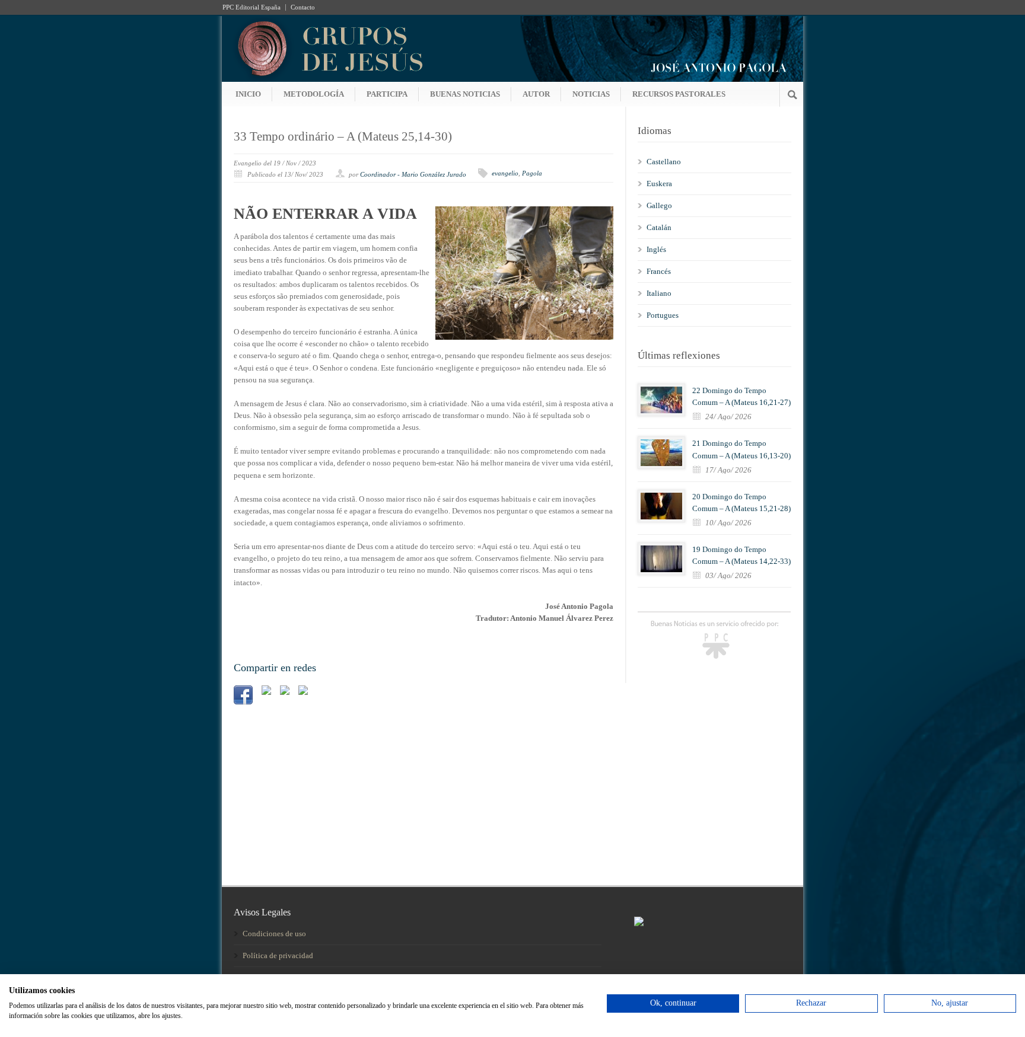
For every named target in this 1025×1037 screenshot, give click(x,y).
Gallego (659, 205)
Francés (659, 271)
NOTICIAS (591, 94)
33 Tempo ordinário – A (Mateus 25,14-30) (343, 136)
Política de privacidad (278, 955)
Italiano (659, 293)
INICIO (248, 94)
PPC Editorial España (251, 7)
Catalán (659, 227)
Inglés (656, 249)
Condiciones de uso (274, 933)
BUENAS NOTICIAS (465, 94)
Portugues (663, 315)
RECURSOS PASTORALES (678, 94)
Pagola (532, 173)
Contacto (303, 7)
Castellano (664, 161)
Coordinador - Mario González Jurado (413, 174)
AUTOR (536, 94)
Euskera (659, 183)
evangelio (505, 173)
